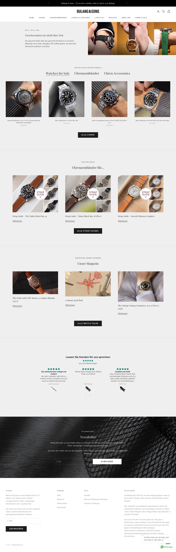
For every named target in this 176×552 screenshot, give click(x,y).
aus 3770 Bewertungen (88, 363)
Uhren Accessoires (80, 18)
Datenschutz (62, 503)
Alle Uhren (88, 135)
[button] (86, 395)
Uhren (42, 18)
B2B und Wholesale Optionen (95, 499)
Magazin (113, 18)
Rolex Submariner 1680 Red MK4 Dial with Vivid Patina (152, 120)
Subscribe (107, 461)
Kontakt (87, 495)
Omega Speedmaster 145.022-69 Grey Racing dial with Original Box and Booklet (23, 121)
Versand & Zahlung (91, 503)
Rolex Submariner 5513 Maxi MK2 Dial (66, 120)
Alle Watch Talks (88, 323)
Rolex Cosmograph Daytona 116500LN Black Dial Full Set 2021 (109, 121)
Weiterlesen (17, 221)
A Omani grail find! (74, 300)
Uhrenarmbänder (58, 18)
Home (31, 18)
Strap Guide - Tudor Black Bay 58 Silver (83, 216)
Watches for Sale (58, 73)
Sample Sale (141, 18)
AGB (58, 495)
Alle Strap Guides (88, 231)
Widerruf (60, 499)
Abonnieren (16, 529)
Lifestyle (99, 18)
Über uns (126, 18)
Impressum (61, 507)
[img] (88, 360)
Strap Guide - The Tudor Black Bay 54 (30, 216)
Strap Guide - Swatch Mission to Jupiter (136, 216)
